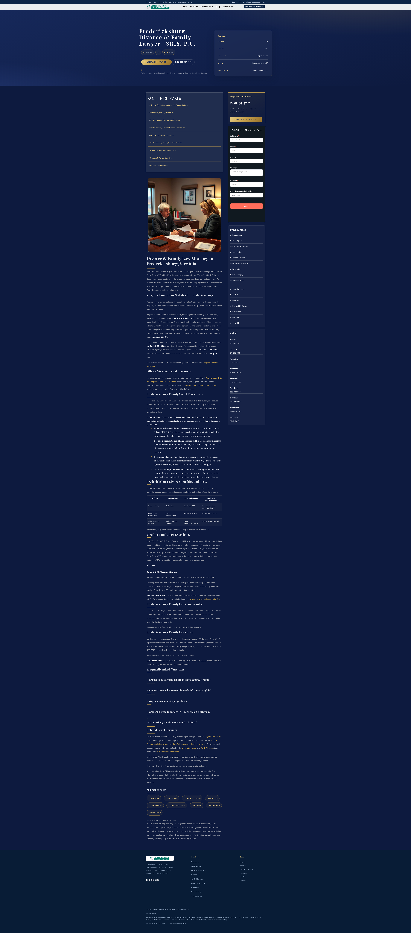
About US (194, 7)
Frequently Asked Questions (161, 158)
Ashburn (233, 349)
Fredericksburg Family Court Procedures (166, 120)
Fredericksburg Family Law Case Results (166, 143)
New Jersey (234, 388)
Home (184, 7)
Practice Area (207, 7)
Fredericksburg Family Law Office (163, 150)
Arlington (234, 359)
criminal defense (189, 748)
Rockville (234, 378)
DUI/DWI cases (207, 748)
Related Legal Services (159, 165)
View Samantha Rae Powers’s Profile (204, 599)
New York (234, 398)
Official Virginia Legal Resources (162, 113)
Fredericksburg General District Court (201, 385)
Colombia (234, 417)
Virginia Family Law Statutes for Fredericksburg (169, 105)
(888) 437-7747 (237, 2)
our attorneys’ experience (168, 751)
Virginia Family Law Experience (162, 135)
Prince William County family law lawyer (188, 744)
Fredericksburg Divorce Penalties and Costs (167, 128)
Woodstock (234, 407)
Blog (218, 7)
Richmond (234, 368)
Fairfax (233, 339)
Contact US (228, 7)
